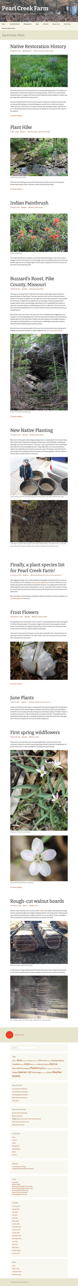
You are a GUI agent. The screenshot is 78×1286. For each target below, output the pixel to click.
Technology (36, 1072)
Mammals (40, 1064)
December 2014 (16, 1235)
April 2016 (15, 1218)
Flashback (45, 1061)
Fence (37, 1060)
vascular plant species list (39, 582)
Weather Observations (8, 28)
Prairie (52, 51)
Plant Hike (21, 127)
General (14, 1140)
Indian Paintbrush (29, 203)
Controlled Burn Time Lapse (20, 1092)
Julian (39, 132)
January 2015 (16, 1233)
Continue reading (16, 116)
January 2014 (16, 1253)
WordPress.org (16, 1274)
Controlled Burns (15, 24)
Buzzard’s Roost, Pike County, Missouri (30, 1119)
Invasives (42, 51)
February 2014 (16, 1250)
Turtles (45, 1072)
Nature (24, 132)
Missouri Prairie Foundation (20, 1192)
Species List (56, 24)
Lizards (35, 1064)
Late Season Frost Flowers (19, 1089)
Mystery (46, 1064)
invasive (41, 911)
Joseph (21, 1064)
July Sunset (15, 1100)
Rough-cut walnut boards (37, 901)
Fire (39, 1060)
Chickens (30, 1061)
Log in (14, 1266)
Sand (54, 1068)
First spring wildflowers (35, 732)
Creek (30, 132)
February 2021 (16, 1206)
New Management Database (20, 1095)
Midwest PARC (16, 1184)
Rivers (46, 1068)
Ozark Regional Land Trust (19, 1194)
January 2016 (16, 1224)
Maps (37, 24)
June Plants (22, 697)
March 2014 (15, 1247)
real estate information (54, 330)
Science (57, 1068)
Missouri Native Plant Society (20, 1190)
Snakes (15, 1072)
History (37, 51)
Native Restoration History (38, 46)
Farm (26, 905)
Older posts (16, 1034)
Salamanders (50, 1068)
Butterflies (24, 1060)
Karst (37, 289)
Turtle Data (67, 24)
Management (28, 24)
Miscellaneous (16, 1149)
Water (49, 1072)
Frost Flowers (24, 612)
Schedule (45, 24)
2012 (13, 1061)
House (14, 1143)
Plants (47, 51)
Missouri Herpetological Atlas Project (22, 1188)
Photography (26, 1068)
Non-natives (46, 575)
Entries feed (15, 1268)
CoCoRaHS (15, 1182)
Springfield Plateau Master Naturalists (23, 1168)
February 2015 (16, 1230)
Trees (36, 905)
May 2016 (14, 1215)
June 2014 (15, 1241)
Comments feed (16, 1271)
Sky (60, 1068)
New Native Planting (31, 430)
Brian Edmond (16, 1122)
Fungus (35, 132)
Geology (33, 289)
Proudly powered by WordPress (19, 1282)
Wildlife (16, 1076)
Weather (45, 617)
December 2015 (16, 1227)
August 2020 (15, 1209)
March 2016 (15, 1221)
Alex (16, 1060)
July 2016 (14, 1212)
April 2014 (15, 1244)
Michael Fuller (16, 1113)
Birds (19, 1060)
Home (3, 24)
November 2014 (16, 1238)
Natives (44, 132)
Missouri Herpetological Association (22, 1186)
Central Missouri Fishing (19, 1166)
